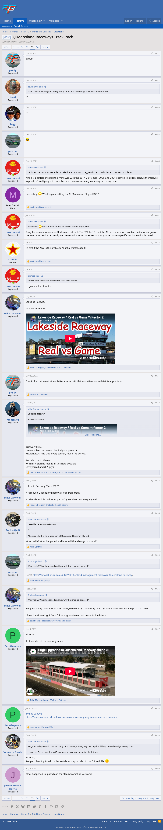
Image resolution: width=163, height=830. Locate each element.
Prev (7, 47)
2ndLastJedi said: (36, 561)
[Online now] (12, 174)
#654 (157, 513)
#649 (157, 269)
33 (32, 47)
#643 (157, 107)
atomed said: (34, 275)
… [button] (18, 47)
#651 (157, 375)
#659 (157, 735)
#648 (157, 242)
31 (22, 47)
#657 (157, 629)
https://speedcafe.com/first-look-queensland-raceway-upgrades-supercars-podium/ (71, 716)
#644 (157, 134)
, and (42, 727)
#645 (157, 161)
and (40, 207)
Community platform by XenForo (81, 827)
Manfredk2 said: (35, 167)
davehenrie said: (35, 86)
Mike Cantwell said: (37, 409)
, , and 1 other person (55, 472)
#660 (157, 768)
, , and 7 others (48, 700)
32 (27, 47)
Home (7, 20)
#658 (157, 708)
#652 (157, 402)
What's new (35, 20)
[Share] (152, 54)
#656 (157, 588)
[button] (44, 21)
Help (148, 821)
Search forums (21, 26)
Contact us (106, 821)
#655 (157, 555)
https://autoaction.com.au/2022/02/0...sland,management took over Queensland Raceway (82, 574)
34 (37, 47)
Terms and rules (120, 821)
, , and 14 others (50, 367)
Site (154, 821)
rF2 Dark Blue (10, 821)
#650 (157, 296)
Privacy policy (137, 821)
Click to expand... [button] (93, 434)
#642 (157, 80)
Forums (19, 20)
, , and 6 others (49, 505)
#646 (157, 188)
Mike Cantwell (10, 41)
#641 (157, 53)
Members (54, 20)
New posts (7, 26)
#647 (157, 215)
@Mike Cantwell (34, 713)
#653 (157, 480)
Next (44, 47)
